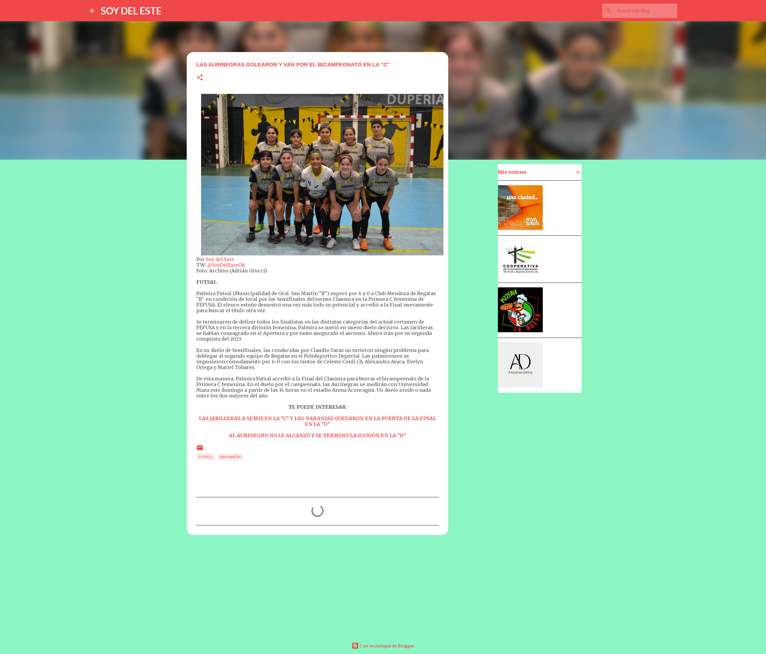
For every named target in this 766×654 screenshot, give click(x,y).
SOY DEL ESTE (131, 10)
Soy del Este (220, 259)
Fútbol (206, 457)
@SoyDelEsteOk (226, 265)
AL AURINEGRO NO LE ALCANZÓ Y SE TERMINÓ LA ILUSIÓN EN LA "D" (317, 435)
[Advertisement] (317, 586)
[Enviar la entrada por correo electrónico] (199, 450)
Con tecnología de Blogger (386, 645)
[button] (199, 78)
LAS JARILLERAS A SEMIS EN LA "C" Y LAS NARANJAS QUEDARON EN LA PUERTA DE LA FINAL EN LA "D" (317, 421)
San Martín (230, 457)
